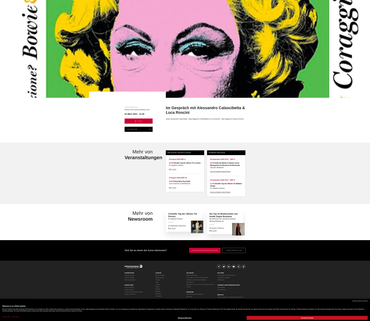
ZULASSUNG (190, 273)
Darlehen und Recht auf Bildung (196, 280)
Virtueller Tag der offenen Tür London (187, 163)
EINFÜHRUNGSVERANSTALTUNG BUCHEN (205, 250)
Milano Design (160, 277)
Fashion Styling (129, 277)
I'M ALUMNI (220, 273)
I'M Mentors (220, 280)
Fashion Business (130, 280)
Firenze (158, 280)
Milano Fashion (160, 275)
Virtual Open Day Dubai (181, 181)
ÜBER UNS (220, 295)
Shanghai (158, 293)
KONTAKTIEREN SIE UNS (234, 250)
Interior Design (129, 287)
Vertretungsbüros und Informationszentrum (230, 297)
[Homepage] (17, 6)
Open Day (189, 296)
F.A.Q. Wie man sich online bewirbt (197, 277)
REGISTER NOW (132, 129)
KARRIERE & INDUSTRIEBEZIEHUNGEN (228, 285)
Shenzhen (159, 296)
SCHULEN (158, 273)
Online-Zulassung (191, 275)
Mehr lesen (172, 169)
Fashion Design (129, 275)
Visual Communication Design (134, 292)
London (158, 284)
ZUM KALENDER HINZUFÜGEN (220, 171)
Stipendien (189, 282)
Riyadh (158, 289)
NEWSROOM (189, 292)
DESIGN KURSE (129, 285)
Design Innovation (130, 294)
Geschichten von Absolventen (226, 275)
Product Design (129, 289)
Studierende (221, 287)
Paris (157, 282)
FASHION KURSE (129, 273)
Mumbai (158, 291)
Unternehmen (221, 289)
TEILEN (139, 121)
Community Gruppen (223, 277)
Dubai (157, 287)
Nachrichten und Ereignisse (195, 294)
